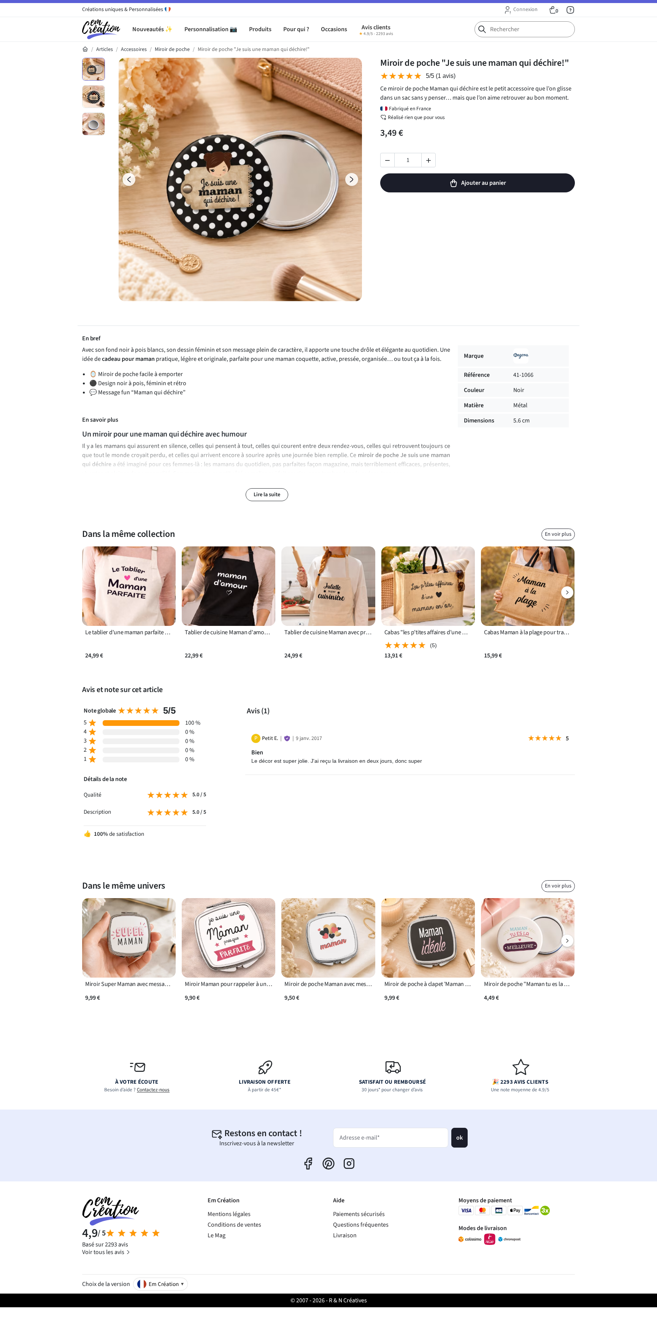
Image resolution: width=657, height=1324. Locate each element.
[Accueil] (85, 49)
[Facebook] (308, 1163)
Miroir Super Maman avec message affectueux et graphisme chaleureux (129, 984)
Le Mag (216, 1235)
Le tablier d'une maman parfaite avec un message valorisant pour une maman (129, 632)
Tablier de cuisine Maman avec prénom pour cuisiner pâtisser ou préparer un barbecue (328, 632)
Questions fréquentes (361, 1225)
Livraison (345, 1235)
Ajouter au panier (483, 183)
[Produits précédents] (90, 592)
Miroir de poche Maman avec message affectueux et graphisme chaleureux (328, 984)
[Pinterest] (328, 1163)
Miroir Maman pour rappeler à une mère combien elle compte (228, 984)
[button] (520, 10)
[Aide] (570, 9)
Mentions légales (229, 1214)
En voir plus (558, 534)
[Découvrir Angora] (520, 356)
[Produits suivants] (567, 592)
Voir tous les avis (103, 1252)
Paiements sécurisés (359, 1214)
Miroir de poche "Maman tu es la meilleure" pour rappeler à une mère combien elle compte (527, 984)
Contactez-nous (153, 1089)
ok (459, 1137)
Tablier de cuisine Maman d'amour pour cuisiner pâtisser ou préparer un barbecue (228, 632)
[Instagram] (349, 1163)
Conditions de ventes (234, 1225)
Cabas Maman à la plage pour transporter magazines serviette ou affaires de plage (527, 632)
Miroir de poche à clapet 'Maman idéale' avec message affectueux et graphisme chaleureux (428, 984)
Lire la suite (267, 494)
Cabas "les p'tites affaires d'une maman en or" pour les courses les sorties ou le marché (428, 632)
